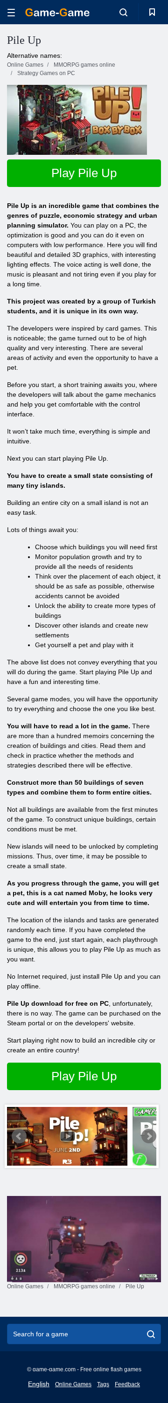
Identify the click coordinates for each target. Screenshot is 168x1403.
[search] (151, 1334)
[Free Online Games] (57, 12)
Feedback (127, 1384)
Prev (19, 1136)
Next (148, 1136)
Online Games (73, 1384)
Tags (103, 1384)
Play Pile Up (84, 173)
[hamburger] (11, 12)
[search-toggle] (123, 12)
